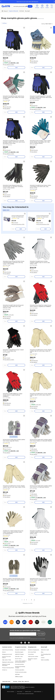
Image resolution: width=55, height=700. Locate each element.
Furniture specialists (19, 669)
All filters (4, 23)
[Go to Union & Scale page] (43, 622)
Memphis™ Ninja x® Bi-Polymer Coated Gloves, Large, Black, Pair (13, 350)
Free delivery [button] (34, 62)
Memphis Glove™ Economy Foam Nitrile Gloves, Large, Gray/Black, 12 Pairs (40, 579)
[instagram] (21, 643)
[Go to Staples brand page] (31, 622)
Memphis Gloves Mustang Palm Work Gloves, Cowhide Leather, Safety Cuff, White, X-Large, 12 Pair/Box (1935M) (40, 53)
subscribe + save (19, 656)
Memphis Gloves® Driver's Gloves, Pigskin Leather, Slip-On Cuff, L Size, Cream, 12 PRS (14, 486)
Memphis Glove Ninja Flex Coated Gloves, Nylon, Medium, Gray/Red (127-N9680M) (40, 306)
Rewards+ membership (20, 649)
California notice (28, 691)
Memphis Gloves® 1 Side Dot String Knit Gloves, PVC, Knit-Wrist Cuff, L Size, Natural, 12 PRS (13, 306)
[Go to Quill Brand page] (5, 622)
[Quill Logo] (6, 6)
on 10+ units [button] (11, 314)
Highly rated (6, 210)
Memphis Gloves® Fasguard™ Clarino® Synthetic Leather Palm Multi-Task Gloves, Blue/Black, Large (14, 53)
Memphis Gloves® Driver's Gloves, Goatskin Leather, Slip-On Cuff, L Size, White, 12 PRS (39, 532)
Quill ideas (17, 674)
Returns (4, 652)
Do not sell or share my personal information (25, 693)
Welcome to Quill (45, 649)
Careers (42, 657)
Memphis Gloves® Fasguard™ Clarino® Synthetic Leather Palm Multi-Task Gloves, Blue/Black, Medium (41, 97)
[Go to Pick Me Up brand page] (18, 622)
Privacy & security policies (8, 667)
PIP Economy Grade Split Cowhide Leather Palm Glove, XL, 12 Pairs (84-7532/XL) (41, 486)
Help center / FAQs (6, 659)
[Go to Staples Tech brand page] (37, 622)
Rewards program (19, 652)
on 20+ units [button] (38, 404)
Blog (42, 652)
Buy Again (27, 11)
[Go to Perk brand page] (24, 622)
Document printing (19, 664)
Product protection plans (20, 672)
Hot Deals (21, 11)
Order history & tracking (7, 649)
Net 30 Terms (18, 658)
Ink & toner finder (32, 652)
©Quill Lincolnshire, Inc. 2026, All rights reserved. (20, 687)
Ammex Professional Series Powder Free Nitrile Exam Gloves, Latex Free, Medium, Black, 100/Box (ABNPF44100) (43, 216)
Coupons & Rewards (13, 11)
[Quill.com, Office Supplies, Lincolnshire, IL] (6, 687)
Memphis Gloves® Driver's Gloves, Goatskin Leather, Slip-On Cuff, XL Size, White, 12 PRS (40, 262)
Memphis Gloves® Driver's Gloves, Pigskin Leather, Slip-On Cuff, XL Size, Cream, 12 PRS (41, 395)
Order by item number (33, 656)
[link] (24, 28)
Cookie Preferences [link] (37, 691)
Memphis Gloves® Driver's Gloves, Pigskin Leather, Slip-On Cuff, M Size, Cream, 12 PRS (41, 351)
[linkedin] (25, 643)
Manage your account (7, 654)
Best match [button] (48, 23)
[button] (54, 1)
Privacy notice (19, 691)
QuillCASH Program (19, 654)
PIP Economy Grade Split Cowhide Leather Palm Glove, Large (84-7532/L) (14, 440)
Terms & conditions (10, 691)
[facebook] (29, 643)
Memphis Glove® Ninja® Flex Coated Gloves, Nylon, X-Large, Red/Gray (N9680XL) (12, 395)
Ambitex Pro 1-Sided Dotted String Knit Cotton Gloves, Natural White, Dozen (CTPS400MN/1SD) (13, 532)
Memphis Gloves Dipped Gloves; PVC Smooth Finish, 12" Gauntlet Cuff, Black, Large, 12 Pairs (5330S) (13, 186)
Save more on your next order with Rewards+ (27, 1)
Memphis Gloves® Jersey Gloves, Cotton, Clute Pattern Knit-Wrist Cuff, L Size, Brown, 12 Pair (40, 186)
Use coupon (41, 633)
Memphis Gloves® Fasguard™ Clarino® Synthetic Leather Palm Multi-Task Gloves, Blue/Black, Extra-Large (14, 142)
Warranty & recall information (6, 665)
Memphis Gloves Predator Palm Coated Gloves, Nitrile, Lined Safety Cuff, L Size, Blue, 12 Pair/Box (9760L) (40, 142)
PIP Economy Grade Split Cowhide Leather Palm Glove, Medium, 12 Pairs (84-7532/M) (41, 440)
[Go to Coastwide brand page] (11, 622)
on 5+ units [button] (37, 540)
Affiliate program (19, 676)
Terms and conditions (21, 637)
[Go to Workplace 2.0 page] (50, 622)
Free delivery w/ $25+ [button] (9, 64)
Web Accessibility (45, 659)
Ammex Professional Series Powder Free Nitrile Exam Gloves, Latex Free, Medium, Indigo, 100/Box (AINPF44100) (18, 216)
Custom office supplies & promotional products (20, 661)
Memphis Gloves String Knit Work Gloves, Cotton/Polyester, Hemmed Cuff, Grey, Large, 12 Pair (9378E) (13, 262)
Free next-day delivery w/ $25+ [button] (18, 224)
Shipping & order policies (7, 662)
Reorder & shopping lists (33, 649)
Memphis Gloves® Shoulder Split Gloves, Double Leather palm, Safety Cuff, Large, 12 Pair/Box (13, 97)
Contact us (4, 669)
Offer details (34, 449)
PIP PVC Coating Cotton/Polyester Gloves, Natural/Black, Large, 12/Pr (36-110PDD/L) (14, 579)
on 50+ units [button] (11, 541)
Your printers (31, 654)
